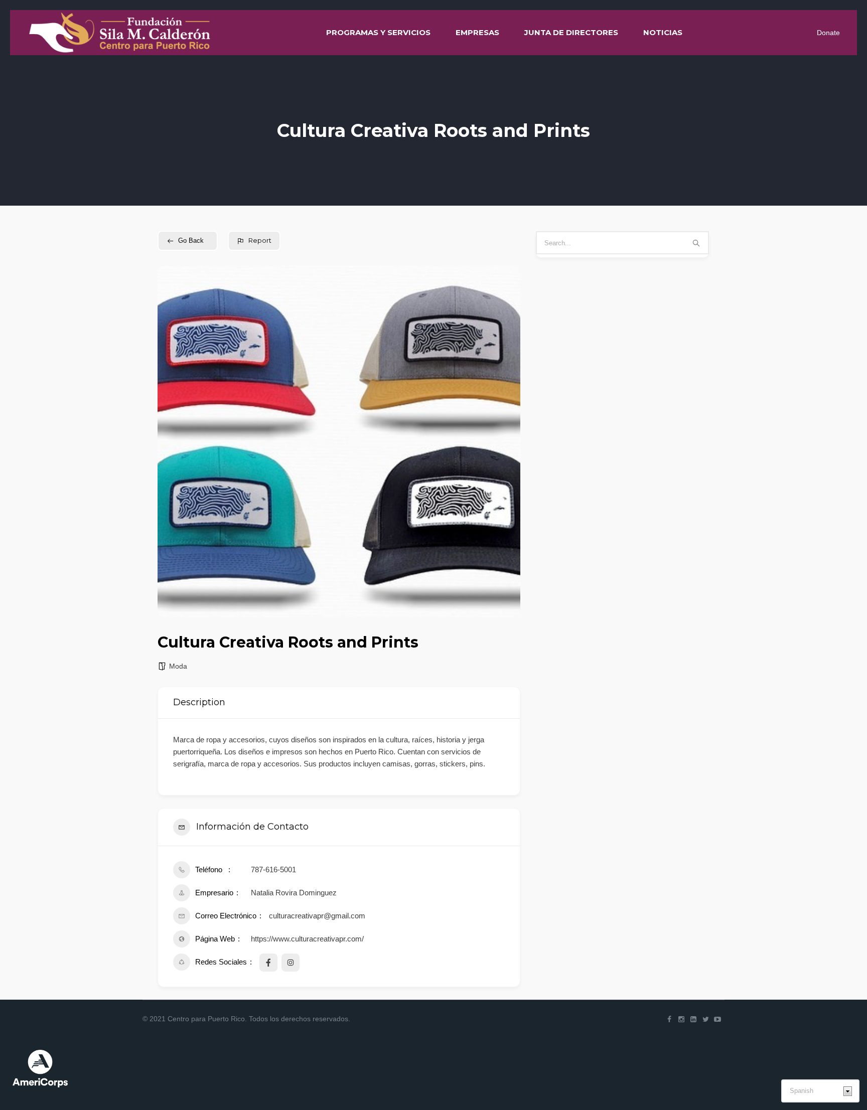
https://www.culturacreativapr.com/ (307, 938)
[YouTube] (717, 1019)
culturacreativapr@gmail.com (317, 915)
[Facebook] (669, 1019)
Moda (178, 666)
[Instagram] (681, 1019)
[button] (173, 441)
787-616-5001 (273, 869)
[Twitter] (705, 1019)
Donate (828, 33)
